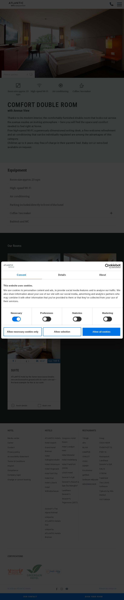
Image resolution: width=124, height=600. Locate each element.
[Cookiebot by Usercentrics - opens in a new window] (107, 266)
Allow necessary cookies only (22, 331)
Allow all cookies (101, 331)
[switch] (46, 319)
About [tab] (102, 274)
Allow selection (62, 331)
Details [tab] (62, 274)
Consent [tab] (21, 274)
